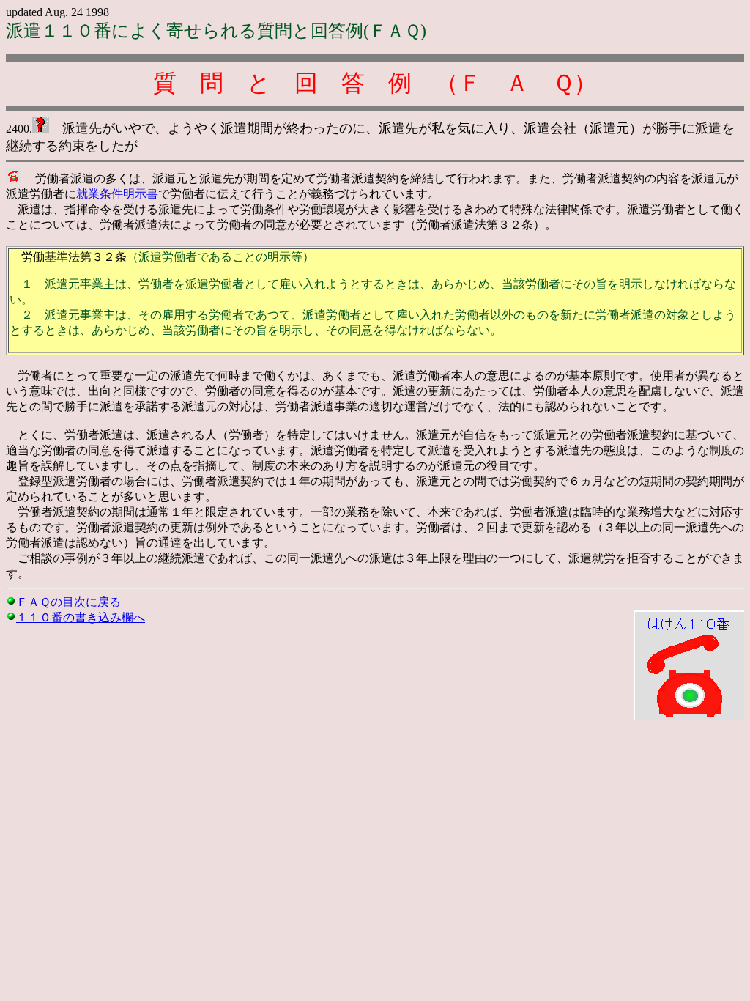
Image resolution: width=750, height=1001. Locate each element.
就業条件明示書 (117, 194)
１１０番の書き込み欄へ (80, 617)
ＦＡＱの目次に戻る (68, 602)
